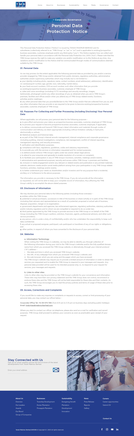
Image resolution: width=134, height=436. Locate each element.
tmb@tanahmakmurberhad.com (39, 305)
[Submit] (56, 370)
